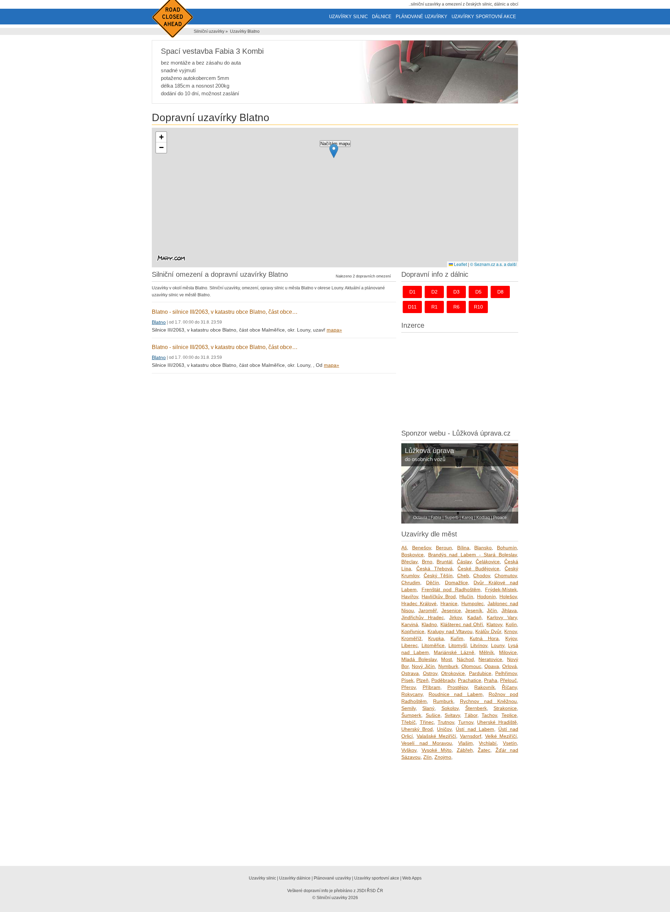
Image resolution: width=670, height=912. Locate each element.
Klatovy (494, 624)
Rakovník (484, 687)
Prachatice (469, 680)
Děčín (432, 582)
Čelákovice (488, 561)
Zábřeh (465, 750)
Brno (427, 561)
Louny (497, 645)
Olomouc (471, 666)
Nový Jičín (423, 666)
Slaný (428, 708)
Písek (407, 680)
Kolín (511, 624)
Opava (491, 666)
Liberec (409, 645)
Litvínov (478, 645)
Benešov (421, 547)
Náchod (465, 659)
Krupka (436, 638)
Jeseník (473, 610)
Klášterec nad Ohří (461, 624)
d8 (500, 292)
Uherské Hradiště (497, 722)
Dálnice (382, 16)
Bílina (463, 547)
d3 (456, 292)
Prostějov (457, 687)
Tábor (470, 715)
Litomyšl (457, 645)
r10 (478, 307)
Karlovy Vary (502, 617)
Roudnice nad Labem (455, 694)
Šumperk (411, 715)
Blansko (483, 547)
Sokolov (450, 708)
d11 (412, 307)
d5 (478, 292)
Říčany (509, 687)
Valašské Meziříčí (436, 736)
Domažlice (456, 582)
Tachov (489, 715)
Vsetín (510, 743)
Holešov (508, 596)
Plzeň (422, 680)
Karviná (409, 624)
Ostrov (430, 673)
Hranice (448, 603)
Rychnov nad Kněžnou (488, 701)
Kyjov (511, 638)
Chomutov (505, 575)
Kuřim (457, 638)
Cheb (463, 575)
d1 (412, 292)
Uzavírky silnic (348, 16)
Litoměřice (433, 645)
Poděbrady (443, 680)
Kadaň (474, 617)
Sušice (433, 715)
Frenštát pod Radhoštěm (451, 589)
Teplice (509, 715)
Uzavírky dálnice (295, 878)
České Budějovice (478, 568)
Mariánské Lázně (454, 652)
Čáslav (464, 561)
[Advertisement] (459, 379)
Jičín (492, 610)
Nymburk (448, 666)
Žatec (484, 750)
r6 (456, 307)
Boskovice (412, 554)
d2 (434, 292)
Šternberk (476, 708)
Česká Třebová (434, 568)
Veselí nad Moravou (426, 743)
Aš (404, 547)
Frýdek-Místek (501, 589)
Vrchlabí (488, 743)
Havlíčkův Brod (438, 596)
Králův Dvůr (488, 631)
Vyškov (408, 750)
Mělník (486, 652)
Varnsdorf (470, 736)
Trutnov (446, 722)
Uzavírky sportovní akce (484, 16)
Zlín (427, 757)
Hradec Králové (419, 603)
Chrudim (410, 582)
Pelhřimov (506, 673)
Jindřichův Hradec (422, 617)
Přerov (408, 687)
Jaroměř (427, 610)
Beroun (444, 547)
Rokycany (412, 694)
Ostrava (410, 673)
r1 (434, 307)
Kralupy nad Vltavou (449, 631)
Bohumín (507, 547)
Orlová (509, 666)
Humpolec (472, 603)
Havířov (409, 596)
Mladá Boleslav (419, 659)
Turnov (465, 722)
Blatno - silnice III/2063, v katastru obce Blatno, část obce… (225, 312)
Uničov (444, 729)
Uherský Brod (417, 729)
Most (446, 659)
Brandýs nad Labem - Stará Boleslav (472, 554)
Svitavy (452, 715)
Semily (408, 708)
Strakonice (505, 708)
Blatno (159, 322)
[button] (333, 151)
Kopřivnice (412, 631)
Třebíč (408, 722)
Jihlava (509, 610)
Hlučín (466, 596)
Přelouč (508, 680)
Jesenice (451, 610)
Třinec (427, 722)
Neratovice (490, 659)
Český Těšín (438, 575)
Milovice (508, 652)
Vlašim (465, 743)
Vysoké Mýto (437, 750)
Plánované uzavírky (421, 16)
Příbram (431, 687)
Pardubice (480, 673)
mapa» (334, 330)
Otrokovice (453, 673)
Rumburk (443, 701)
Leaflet (460, 264)
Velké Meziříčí (501, 736)
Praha (490, 680)
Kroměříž (411, 638)
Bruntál (444, 561)
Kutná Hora (484, 638)
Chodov (481, 575)
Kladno (429, 624)
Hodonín (486, 596)
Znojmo (442, 757)
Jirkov (455, 617)
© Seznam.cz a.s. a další (493, 264)
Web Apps (412, 878)
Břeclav (409, 561)
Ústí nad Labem (475, 729)
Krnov (510, 631)
